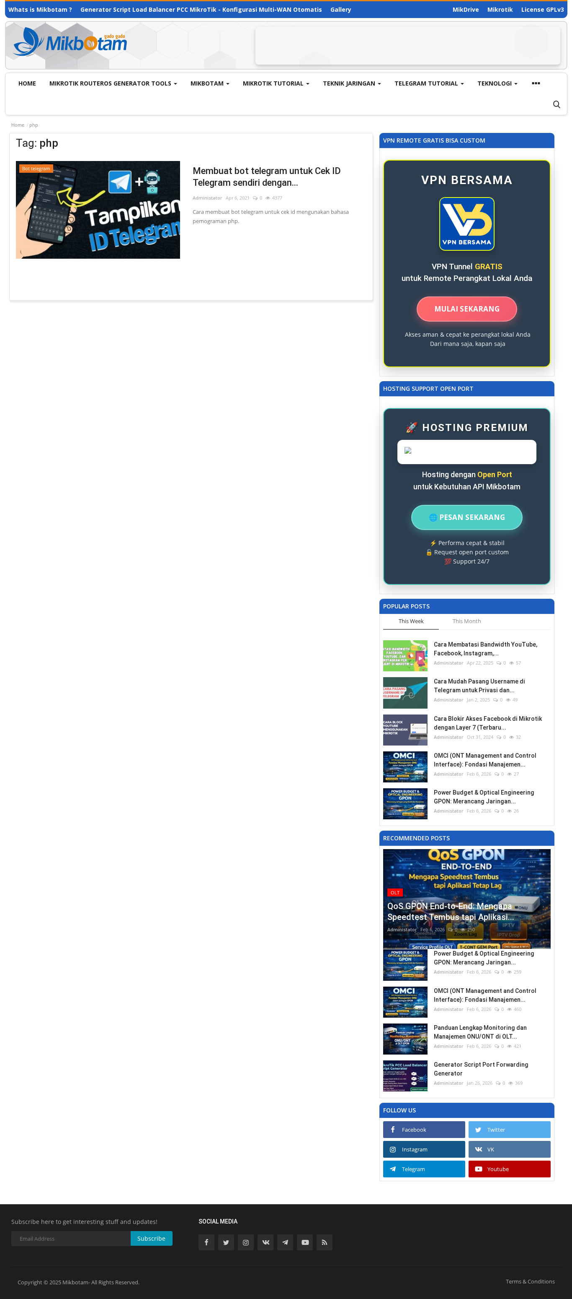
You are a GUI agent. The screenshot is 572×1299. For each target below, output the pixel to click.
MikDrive (466, 9)
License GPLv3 (542, 9)
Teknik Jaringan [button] (350, 83)
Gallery (340, 9)
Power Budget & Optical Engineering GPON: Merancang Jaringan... (484, 797)
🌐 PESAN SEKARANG (467, 517)
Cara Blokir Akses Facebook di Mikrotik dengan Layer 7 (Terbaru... (488, 723)
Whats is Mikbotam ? (40, 9)
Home (27, 83)
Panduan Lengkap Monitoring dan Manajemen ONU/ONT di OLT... (480, 1032)
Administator (207, 198)
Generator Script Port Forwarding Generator (481, 1069)
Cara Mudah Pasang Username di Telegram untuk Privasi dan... (479, 686)
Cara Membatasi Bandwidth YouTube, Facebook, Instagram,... (485, 649)
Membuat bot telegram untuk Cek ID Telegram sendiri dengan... (267, 177)
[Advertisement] (407, 46)
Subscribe (151, 1238)
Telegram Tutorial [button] (427, 83)
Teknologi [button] (495, 83)
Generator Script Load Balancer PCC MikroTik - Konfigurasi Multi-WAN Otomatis (201, 9)
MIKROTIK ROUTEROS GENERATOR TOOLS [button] (111, 83)
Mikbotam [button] (208, 83)
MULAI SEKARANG (467, 309)
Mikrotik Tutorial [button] (274, 83)
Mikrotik (500, 9)
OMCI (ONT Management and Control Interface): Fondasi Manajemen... (485, 760)
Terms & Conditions (530, 1281)
